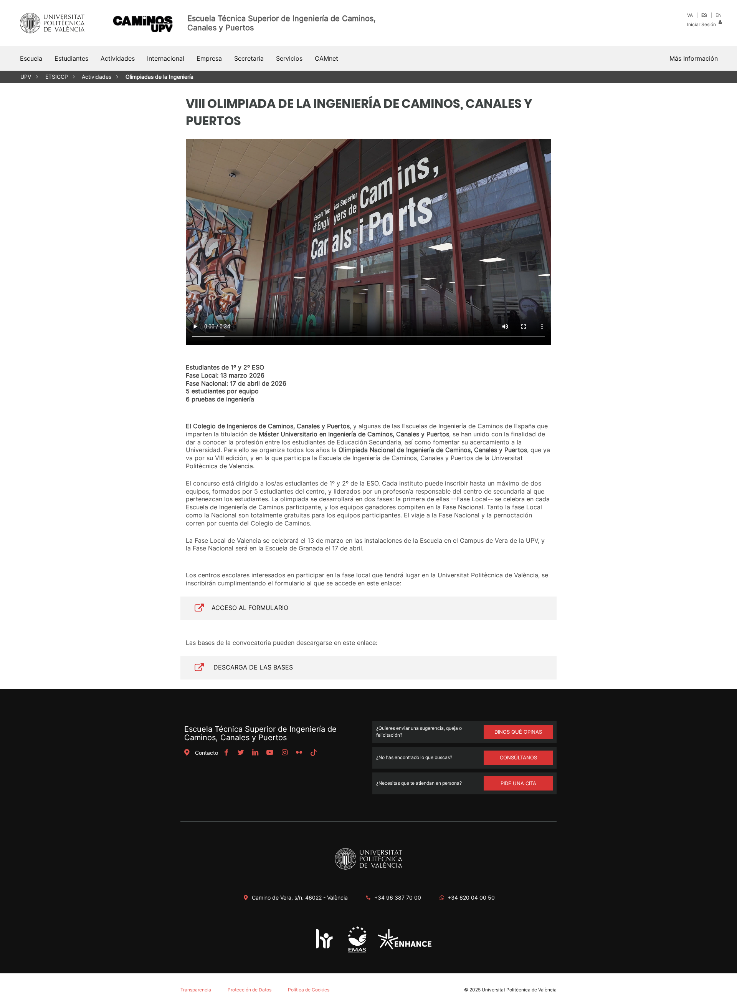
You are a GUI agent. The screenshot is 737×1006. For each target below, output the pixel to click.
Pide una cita (518, 783)
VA (690, 15)
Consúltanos (518, 757)
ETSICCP (56, 76)
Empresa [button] (209, 58)
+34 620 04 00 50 (471, 897)
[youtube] (269, 752)
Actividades (96, 76)
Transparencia (195, 990)
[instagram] (284, 752)
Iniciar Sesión (702, 24)
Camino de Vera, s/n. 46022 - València (300, 897)
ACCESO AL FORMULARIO (250, 608)
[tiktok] (313, 752)
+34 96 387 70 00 (397, 897)
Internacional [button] (165, 58)
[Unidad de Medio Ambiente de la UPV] (356, 952)
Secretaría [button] (249, 58)
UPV (25, 76)
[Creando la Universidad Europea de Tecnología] (404, 947)
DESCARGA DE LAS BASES (252, 667)
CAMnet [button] (326, 58)
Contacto (206, 752)
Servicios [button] (289, 58)
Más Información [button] (693, 58)
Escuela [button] (31, 58)
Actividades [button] (118, 58)
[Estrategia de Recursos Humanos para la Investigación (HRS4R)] (324, 948)
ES (704, 15)
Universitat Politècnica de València (519, 990)
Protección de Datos (249, 990)
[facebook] (226, 752)
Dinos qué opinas (518, 732)
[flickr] (299, 752)
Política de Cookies (308, 990)
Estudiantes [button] (71, 58)
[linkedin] (255, 752)
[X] (240, 752)
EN (719, 15)
